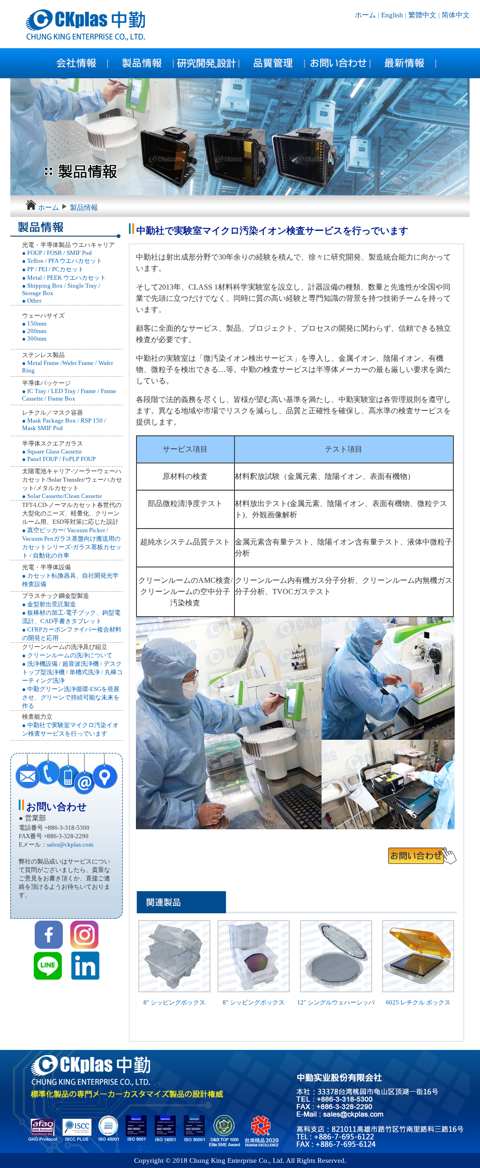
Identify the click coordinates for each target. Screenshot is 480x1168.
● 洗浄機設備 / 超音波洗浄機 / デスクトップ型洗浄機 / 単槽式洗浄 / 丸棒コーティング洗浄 (72, 672)
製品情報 (84, 207)
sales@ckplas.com (70, 844)
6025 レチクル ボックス (418, 1002)
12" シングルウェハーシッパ (336, 1002)
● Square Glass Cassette (52, 451)
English (392, 15)
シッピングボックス (177, 1002)
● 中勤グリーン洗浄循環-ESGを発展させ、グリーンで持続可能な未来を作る (71, 697)
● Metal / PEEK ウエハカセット (64, 277)
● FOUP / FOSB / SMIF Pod (57, 252)
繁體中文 (422, 15)
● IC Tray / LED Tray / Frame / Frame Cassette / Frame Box (69, 394)
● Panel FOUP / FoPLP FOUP (59, 458)
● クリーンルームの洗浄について (67, 655)
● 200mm (34, 331)
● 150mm (34, 323)
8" (146, 1002)
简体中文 (456, 15)
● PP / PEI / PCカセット (53, 269)
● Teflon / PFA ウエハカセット (62, 260)
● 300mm (34, 338)
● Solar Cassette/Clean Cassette (62, 495)
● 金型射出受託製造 (49, 604)
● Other (31, 300)
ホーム (366, 15)
